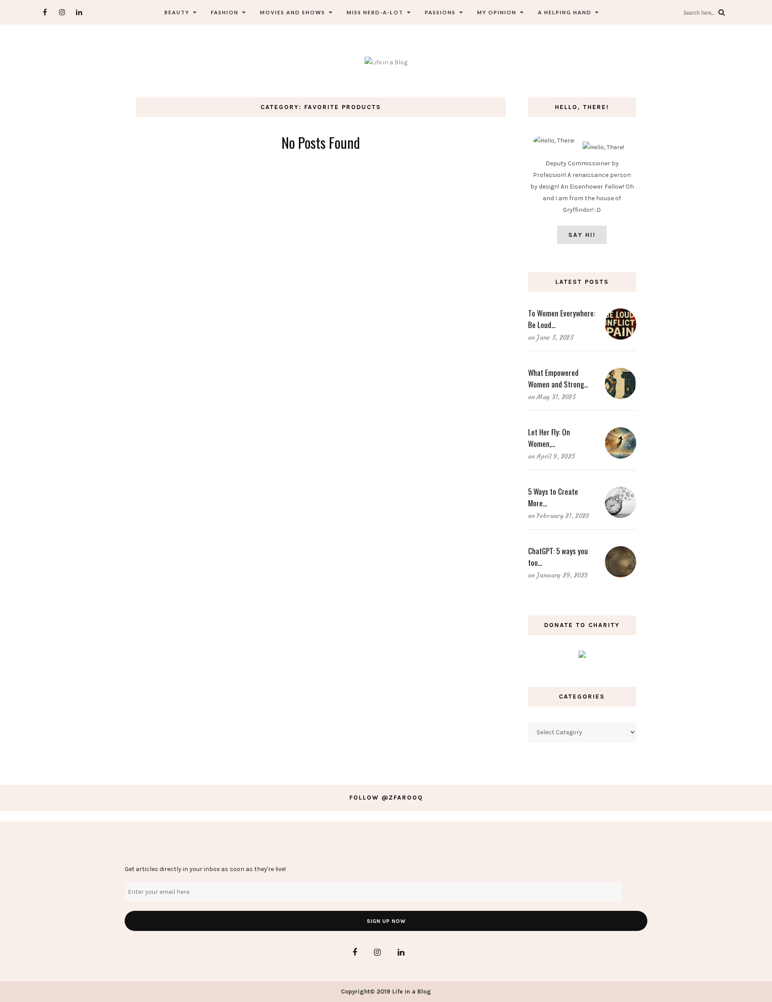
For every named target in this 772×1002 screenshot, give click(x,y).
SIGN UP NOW (386, 921)
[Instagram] (61, 12)
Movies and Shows (292, 12)
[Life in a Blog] (386, 62)
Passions (440, 12)
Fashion (225, 12)
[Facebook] (44, 12)
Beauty (176, 12)
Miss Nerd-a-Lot (375, 12)
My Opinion (496, 12)
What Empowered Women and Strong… (558, 378)
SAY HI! (582, 235)
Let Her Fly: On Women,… (549, 437)
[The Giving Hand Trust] (582, 654)
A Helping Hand (565, 12)
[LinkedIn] (78, 12)
